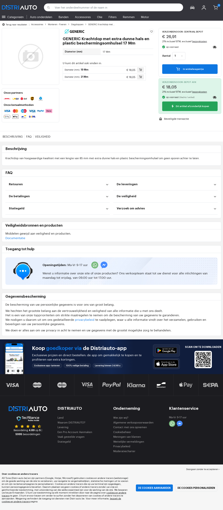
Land (60, 417)
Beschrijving (13, 136)
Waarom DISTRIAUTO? (71, 422)
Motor (145, 17)
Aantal (166, 56)
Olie (99, 17)
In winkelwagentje (193, 69)
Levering (62, 427)
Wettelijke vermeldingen (128, 441)
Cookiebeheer (122, 432)
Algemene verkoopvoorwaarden (133, 422)
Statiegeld (64, 441)
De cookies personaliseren (196, 488)
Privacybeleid (121, 446)
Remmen (129, 17)
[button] (192, 7)
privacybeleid (84, 319)
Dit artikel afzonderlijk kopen (192, 106)
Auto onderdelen (41, 17)
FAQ (29, 136)
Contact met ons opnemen (130, 427)
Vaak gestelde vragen (70, 436)
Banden (64, 17)
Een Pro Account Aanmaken (74, 432)
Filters (113, 17)
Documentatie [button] (15, 238)
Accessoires (83, 17)
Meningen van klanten (127, 436)
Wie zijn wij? (120, 417)
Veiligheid (42, 136)
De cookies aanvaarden (154, 488)
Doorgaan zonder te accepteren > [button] (203, 469)
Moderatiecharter (124, 451)
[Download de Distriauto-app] (166, 350)
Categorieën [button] (15, 17)
